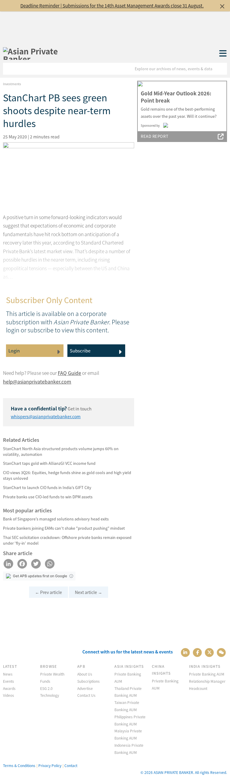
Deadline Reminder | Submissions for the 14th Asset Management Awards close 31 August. (112, 5)
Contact (70, 765)
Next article (88, 592)
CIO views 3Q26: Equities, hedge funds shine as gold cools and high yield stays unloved (67, 475)
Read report (154, 136)
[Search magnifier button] (221, 69)
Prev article (48, 592)
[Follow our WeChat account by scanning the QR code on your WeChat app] (221, 651)
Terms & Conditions (19, 765)
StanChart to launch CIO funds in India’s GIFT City (47, 487)
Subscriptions (88, 681)
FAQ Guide (69, 372)
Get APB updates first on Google (40, 576)
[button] (71, 576)
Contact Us (86, 695)
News (8, 673)
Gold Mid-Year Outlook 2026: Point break (176, 97)
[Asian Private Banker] (42, 55)
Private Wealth (52, 673)
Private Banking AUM (206, 673)
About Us (84, 673)
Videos (8, 695)
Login (14, 350)
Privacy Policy (49, 765)
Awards (9, 688)
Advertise (85, 688)
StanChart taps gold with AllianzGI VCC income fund (49, 463)
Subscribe (80, 350)
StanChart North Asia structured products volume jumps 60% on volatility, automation (61, 451)
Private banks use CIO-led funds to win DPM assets (48, 497)
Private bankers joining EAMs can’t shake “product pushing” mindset (64, 528)
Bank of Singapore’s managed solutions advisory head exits (56, 519)
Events (8, 681)
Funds (45, 681)
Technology (49, 695)
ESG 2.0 (46, 688)
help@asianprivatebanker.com (37, 381)
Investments (12, 84)
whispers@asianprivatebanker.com (46, 416)
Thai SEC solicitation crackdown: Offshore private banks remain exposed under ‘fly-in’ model (67, 540)
